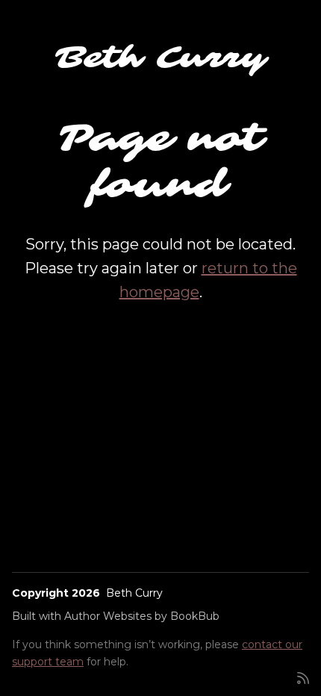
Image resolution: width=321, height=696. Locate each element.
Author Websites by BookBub (141, 616)
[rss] (303, 677)
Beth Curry (161, 57)
